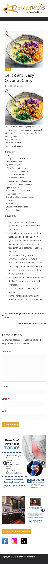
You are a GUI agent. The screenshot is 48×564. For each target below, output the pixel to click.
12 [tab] (37, 525)
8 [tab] (25, 525)
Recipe (8, 69)
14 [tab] (43, 525)
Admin (21, 86)
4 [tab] (28, 494)
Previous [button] (5, 463)
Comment (7, 351)
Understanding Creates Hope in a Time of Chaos (25, 315)
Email (5, 398)
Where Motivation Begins (30, 323)
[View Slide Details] (24, 463)
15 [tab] (24, 527)
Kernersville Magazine (26, 557)
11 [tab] (34, 525)
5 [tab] (16, 525)
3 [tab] (25, 494)
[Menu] (4, 19)
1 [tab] (19, 494)
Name (6, 386)
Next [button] (43, 463)
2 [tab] (22, 494)
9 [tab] (28, 525)
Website (6, 411)
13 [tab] (40, 525)
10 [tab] (31, 525)
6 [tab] (19, 525)
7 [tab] (22, 525)
